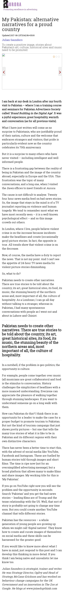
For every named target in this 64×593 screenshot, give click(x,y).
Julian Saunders (12, 40)
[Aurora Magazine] (33, 4)
